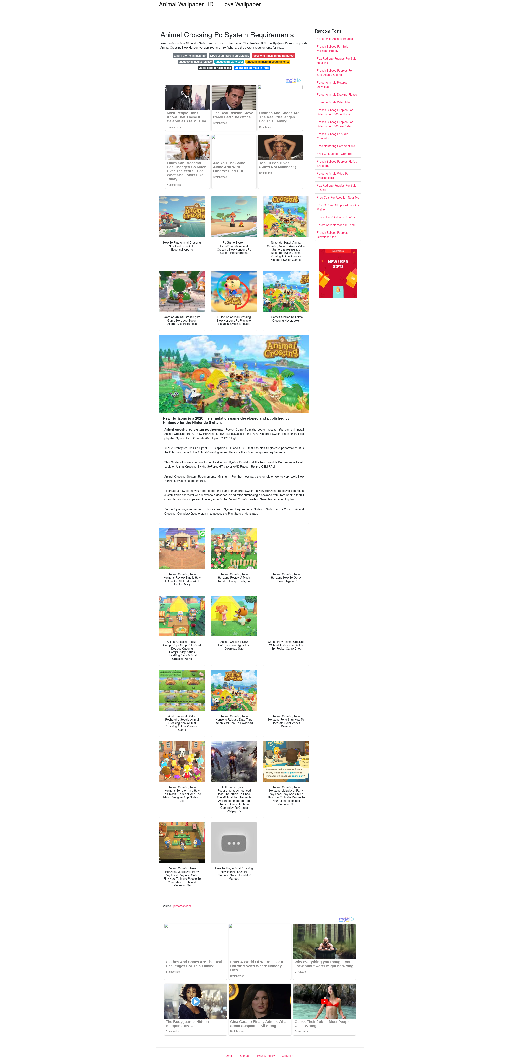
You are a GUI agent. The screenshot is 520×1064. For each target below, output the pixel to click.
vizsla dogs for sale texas (215, 68)
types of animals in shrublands (229, 55)
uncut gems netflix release (195, 61)
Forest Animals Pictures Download (332, 84)
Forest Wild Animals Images (335, 39)
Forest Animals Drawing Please (337, 94)
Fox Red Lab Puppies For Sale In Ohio (336, 187)
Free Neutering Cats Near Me (336, 146)
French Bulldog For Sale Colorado (332, 136)
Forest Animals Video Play (334, 102)
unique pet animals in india (252, 68)
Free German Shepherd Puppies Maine (338, 207)
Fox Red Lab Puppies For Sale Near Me (336, 60)
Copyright (288, 1056)
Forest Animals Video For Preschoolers (333, 175)
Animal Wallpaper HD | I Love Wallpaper (210, 3)
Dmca (229, 1056)
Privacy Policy (266, 1056)
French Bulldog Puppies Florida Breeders (337, 163)
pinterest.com (182, 906)
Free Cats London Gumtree (334, 154)
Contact (245, 1056)
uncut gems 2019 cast (229, 61)
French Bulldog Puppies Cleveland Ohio (332, 234)
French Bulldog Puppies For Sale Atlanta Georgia (335, 72)
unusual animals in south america (268, 61)
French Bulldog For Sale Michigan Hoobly (332, 48)
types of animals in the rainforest (273, 55)
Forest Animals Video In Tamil (336, 225)
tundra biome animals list (190, 55)
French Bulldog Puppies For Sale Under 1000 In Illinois (335, 112)
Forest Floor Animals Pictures (336, 217)
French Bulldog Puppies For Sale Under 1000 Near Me (335, 124)
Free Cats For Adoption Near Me (338, 197)
